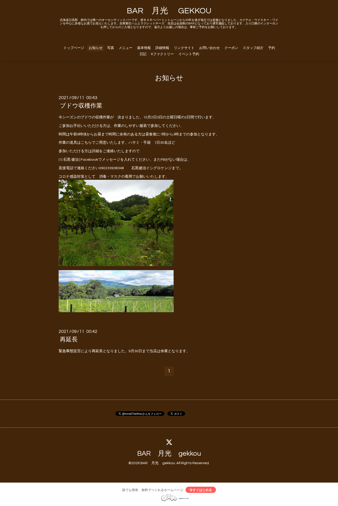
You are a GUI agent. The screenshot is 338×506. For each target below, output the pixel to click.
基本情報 (144, 48)
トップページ (73, 48)
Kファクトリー (162, 54)
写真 (110, 48)
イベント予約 (188, 54)
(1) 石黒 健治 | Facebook (78, 159)
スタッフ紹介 (253, 48)
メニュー (125, 48)
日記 (143, 54)
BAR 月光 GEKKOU (169, 10)
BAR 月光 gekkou (169, 453)
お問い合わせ (209, 48)
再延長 (69, 340)
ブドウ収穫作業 (81, 106)
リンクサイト (184, 48)
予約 (271, 48)
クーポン (231, 48)
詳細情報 (162, 48)
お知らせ (96, 48)
